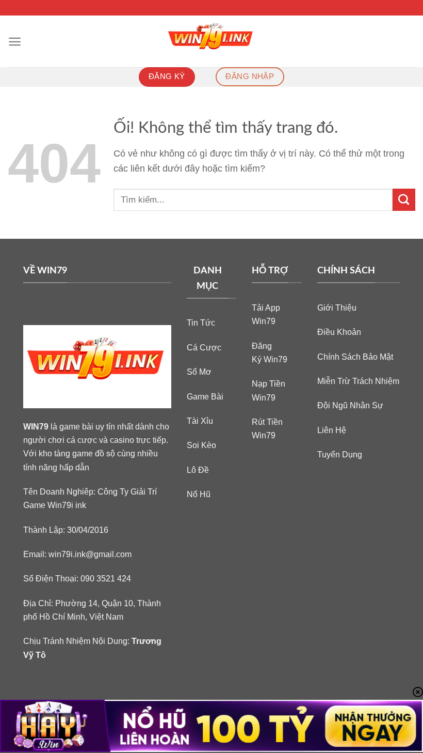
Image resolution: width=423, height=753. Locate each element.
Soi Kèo (201, 445)
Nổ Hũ (198, 494)
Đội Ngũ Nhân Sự (350, 405)
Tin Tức (201, 322)
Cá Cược (204, 347)
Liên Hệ (331, 430)
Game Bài (205, 396)
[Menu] (15, 41)
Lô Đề (198, 469)
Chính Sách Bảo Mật (355, 356)
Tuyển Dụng (339, 454)
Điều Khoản (339, 331)
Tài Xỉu (200, 420)
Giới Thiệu (336, 307)
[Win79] (212, 41)
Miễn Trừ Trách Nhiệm (358, 381)
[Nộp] (404, 200)
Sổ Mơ (199, 371)
